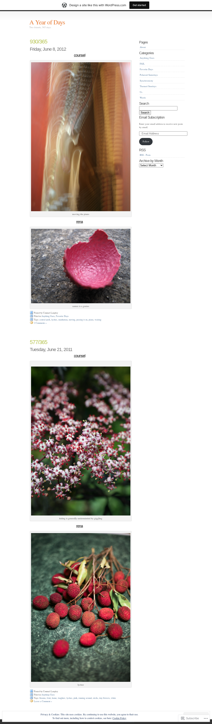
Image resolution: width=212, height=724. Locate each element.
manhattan (62, 319)
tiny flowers (104, 697)
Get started (139, 5)
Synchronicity (146, 80)
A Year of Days (47, 22)
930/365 (38, 41)
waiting (98, 319)
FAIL (142, 63)
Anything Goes (48, 316)
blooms (42, 697)
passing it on (81, 319)
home (54, 697)
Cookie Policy (119, 718)
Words (143, 97)
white (113, 697)
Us (141, 91)
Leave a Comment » (43, 701)
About (143, 47)
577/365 (38, 342)
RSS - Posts (145, 154)
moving (72, 319)
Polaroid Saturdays (149, 74)
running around (85, 697)
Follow (146, 141)
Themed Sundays (148, 86)
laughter (61, 697)
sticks (95, 697)
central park (44, 319)
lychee (54, 319)
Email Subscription (151, 117)
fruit (49, 697)
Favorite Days (62, 316)
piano (91, 319)
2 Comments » (40, 322)
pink (75, 697)
